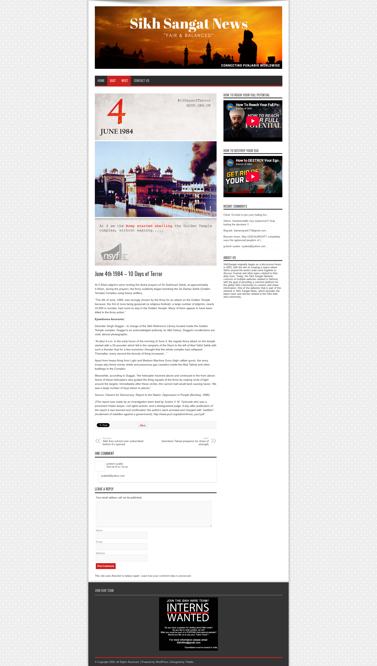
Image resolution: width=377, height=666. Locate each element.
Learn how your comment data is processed (166, 575)
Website (100, 553)
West (124, 80)
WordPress (162, 661)
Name (99, 530)
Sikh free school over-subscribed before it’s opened (123, 441)
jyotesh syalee (114, 463)
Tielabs (189, 661)
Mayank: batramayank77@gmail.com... (245, 230)
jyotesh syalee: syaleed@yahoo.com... (245, 246)
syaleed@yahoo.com (113, 475)
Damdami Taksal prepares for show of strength (185, 441)
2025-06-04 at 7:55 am (117, 467)
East (113, 80)
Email (99, 541)
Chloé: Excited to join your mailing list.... (246, 214)
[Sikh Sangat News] (188, 66)
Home (101, 80)
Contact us (141, 80)
